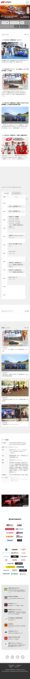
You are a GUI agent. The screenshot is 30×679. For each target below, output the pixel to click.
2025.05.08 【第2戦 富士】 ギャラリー (13, 40)
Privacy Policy (12, 665)
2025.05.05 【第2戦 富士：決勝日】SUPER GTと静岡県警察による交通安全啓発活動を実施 (15, 103)
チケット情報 (5, 22)
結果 (22, 22)
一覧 (28, 34)
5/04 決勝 (16, 193)
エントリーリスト (14, 22)
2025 (16, 26)
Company (19, 665)
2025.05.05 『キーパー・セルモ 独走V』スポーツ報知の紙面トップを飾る (15, 70)
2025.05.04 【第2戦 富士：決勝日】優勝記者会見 (15, 135)
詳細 (28, 311)
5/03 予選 (6, 193)
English (11, 666)
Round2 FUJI (23, 26)
